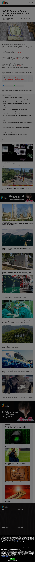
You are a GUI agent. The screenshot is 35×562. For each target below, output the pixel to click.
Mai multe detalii (16, 540)
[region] (17, 548)
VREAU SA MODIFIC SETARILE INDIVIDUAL (12, 560)
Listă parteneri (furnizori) (4, 556)
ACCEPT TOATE (12, 558)
